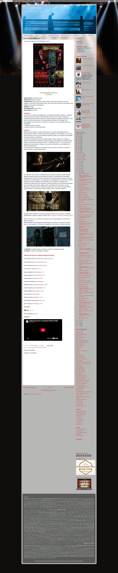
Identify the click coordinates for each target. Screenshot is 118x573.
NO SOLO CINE (79, 390)
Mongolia (75, 539)
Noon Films (70, 540)
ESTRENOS (91, 35)
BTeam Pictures (88, 504)
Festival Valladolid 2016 (41, 528)
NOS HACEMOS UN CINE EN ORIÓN (84, 391)
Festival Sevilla (90, 526)
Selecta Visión (82, 549)
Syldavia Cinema (71, 552)
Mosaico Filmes (81, 539)
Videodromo (40, 281)
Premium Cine (80, 547)
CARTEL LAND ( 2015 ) (83, 196)
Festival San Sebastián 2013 (71, 523)
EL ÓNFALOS (79, 365)
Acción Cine (36, 278)
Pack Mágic (83, 542)
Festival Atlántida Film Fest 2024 (39, 516)
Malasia (76, 538)
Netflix (51, 540)
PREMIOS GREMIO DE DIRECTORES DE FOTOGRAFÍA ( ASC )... (86, 267)
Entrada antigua (68, 387)
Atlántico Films (88, 501)
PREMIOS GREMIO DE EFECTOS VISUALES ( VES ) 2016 (85, 303)
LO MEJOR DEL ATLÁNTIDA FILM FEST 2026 (88, 104)
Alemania (44, 500)
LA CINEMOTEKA (80, 419)
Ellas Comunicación (53, 511)
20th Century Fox (27, 498)
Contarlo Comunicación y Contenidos (75, 506)
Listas (29, 538)
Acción (72, 498)
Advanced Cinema (86, 498)
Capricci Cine (50, 505)
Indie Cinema (91, 534)
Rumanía (50, 549)
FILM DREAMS (33, 8)
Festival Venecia (29, 531)
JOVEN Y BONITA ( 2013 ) (87, 89)
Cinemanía (38, 272)
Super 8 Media (44, 552)
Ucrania (35, 555)
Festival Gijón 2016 (28, 521)
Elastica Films (33, 511)
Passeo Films (62, 543)
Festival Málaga (32, 523)
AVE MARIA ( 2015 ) (82, 194)
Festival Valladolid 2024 (44, 530)
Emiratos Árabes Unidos (73, 511)
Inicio (50, 387)
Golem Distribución (61, 533)
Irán (33, 535)
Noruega (75, 540)
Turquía (91, 553)
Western (86, 556)
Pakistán (35, 543)
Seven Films (38, 551)
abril (80, 168)
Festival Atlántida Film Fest (56, 513)
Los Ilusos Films (40, 538)
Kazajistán (84, 535)
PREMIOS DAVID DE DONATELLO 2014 (86, 73)
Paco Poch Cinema (90, 542)
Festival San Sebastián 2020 (34, 526)
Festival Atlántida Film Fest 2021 (71, 515)
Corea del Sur (86, 506)
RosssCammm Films (43, 549)
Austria (34, 502)
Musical (31, 540)
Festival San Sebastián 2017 (60, 524)
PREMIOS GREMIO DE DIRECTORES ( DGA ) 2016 (85, 288)
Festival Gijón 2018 (50, 521)
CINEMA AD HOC (80, 344)
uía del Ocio (38, 275)
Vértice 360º (89, 555)
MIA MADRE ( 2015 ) (82, 284)
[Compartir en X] (49, 345)
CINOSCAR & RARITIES (81, 350)
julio (80, 163)
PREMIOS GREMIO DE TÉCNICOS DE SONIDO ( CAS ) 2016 (86, 238)
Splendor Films (86, 551)
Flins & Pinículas (27, 533)
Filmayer (64, 531)
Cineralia (37, 291)
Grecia (77, 533)
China (73, 505)
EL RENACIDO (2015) (83, 309)
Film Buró (50, 531)
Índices (85, 534)
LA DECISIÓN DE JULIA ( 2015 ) (85, 255)
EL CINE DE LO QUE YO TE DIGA (83, 363)
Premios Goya (54, 547)
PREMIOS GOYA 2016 (83, 290)
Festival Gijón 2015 (88, 520)
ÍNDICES (37, 35)
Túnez (87, 553)
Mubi (92, 539)
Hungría (48, 534)
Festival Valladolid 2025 (69, 530)
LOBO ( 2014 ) (81, 202)
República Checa (63, 548)
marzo (80, 170)
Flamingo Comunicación (82, 531)
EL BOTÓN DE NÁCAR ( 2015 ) (85, 275)
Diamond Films (78, 507)
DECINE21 (78, 354)
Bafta (68, 502)
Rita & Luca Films (27, 549)
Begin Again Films (82, 502)
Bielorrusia (37, 504)
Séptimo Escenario (42, 258)
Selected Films (90, 549)
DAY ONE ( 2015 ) (82, 192)
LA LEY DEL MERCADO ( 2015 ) (85, 282)
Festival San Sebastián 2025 (65, 526)
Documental (50, 509)
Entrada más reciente (30, 387)
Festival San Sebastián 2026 (79, 526)
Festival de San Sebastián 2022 (53, 519)
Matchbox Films (35, 539)
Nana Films (37, 540)
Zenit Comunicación (46, 557)
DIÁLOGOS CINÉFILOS (81, 358)
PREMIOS (83, 35)
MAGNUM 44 (79, 422)
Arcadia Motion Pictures (50, 501)
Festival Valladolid (86, 527)
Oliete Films (53, 542)
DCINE (77, 352)
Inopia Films (26, 535)
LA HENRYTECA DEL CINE (82, 381)
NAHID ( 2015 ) (81, 278)
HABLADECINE (79, 416)
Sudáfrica (92, 551)
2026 (79, 134)
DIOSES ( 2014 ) (82, 246)
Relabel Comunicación (53, 548)
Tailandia (78, 552)
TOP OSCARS (79, 404)
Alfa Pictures (52, 500)
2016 (79, 152)
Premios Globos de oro (41, 547)
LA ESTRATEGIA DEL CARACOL (83, 380)
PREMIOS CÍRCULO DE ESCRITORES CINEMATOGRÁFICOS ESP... (85, 306)
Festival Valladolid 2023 (32, 530)
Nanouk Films (42, 540)
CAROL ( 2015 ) (81, 300)
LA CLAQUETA (79, 420)
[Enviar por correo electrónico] (47, 345)
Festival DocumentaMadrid (37, 520)
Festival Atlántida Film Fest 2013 (72, 513)
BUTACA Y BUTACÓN (80, 337)
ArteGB (67, 501)
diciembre (81, 154)
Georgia (53, 533)
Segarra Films (75, 549)
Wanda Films (68, 556)
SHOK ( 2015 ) (81, 186)
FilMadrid (55, 531)
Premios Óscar (71, 547)
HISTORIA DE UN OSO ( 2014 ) (85, 182)
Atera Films (82, 501)
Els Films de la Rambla (63, 511)
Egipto (80, 509)
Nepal (48, 540)
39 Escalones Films (37, 498)
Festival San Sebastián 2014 (85, 523)
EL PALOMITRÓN (80, 367)
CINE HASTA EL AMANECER (82, 340)
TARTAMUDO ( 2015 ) (83, 184)
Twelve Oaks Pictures (28, 555)
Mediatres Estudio (53, 539)
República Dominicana (72, 548)
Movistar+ (87, 539)
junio (80, 164)
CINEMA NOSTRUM (80, 345)
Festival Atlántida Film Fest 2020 (56, 515)
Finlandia (74, 531)
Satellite (68, 549)
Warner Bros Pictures (77, 556)
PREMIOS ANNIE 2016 (83, 286)
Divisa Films (32, 509)
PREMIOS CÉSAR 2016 (83, 187)
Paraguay (45, 543)
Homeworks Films (36, 534)
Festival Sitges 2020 (53, 527)
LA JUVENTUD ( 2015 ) (83, 298)
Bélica (25, 504)
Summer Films (37, 552)
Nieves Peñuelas (58, 540)
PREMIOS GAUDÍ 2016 (83, 317)
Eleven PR (46, 511)
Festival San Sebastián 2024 (50, 526)
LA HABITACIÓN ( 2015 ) (83, 243)
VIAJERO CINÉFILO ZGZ (81, 405)
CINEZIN (78, 349)
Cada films (31, 505)
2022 (79, 141)
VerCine (72, 555)
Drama (59, 509)
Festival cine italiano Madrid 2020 (42, 517)
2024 (79, 138)
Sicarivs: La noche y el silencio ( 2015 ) (62, 215)
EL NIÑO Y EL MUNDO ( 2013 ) (85, 260)
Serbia (29, 551)
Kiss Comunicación (28, 536)
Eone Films (85, 511)
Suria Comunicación (53, 552)
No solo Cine (35, 294)
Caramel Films (58, 505)
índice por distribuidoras (79, 534)
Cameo (40, 505)
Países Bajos (28, 543)
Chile (69, 505)
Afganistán (92, 498)
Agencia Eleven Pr (28, 500)
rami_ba (68, 561)
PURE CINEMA (79, 395)
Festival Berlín (76, 516)
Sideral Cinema (54, 551)
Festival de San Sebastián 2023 (70, 519)
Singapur (60, 551)
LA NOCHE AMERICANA (81, 383)
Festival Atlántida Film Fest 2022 (84, 515)
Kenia (88, 535)
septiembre (81, 159)
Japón (67, 535)
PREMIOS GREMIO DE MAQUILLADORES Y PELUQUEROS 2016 (83, 230)
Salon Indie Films (63, 549)
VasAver (61, 555)
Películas (40, 347)
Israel (57, 535)
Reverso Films (79, 548)
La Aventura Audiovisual (43, 536)
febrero (80, 172)
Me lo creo (46, 539)
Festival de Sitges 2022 (83, 519)
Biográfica (50, 504)
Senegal (25, 551)
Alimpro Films (60, 500)
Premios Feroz (90, 545)
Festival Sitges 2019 (42, 527)
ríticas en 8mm (40, 284)
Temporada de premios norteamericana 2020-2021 (42, 553)
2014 (79, 324)
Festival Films (70, 520)
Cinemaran (30, 506)
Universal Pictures (43, 555)
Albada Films (35, 500)
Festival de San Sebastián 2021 (37, 519)
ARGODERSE (79, 336)
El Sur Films (86, 509)
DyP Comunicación (70, 509)
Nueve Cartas (31, 542)
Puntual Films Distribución (34, 548)
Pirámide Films (53, 545)
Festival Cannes (87, 516)
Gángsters (48, 533)
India (53, 534)
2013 (79, 325)
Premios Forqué (30, 547)
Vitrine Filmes (50, 556)
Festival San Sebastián (57, 523)
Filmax (59, 531)
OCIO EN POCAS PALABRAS (82, 393)
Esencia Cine (38, 265)
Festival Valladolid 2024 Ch (57, 530)
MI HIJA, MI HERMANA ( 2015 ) (85, 215)
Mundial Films (26, 540)
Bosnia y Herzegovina (75, 504)
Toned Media (70, 553)
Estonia (58, 512)
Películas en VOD (40, 545)
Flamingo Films (90, 531)
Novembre (88, 540)
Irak (30, 535)
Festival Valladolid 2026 (90, 530)
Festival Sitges (30, 527)
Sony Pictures (77, 551)
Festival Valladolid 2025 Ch (80, 530)
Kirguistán (92, 535)
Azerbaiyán (58, 502)
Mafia (72, 538)
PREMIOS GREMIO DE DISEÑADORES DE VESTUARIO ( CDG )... (86, 212)
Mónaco (70, 539)
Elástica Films (40, 511)
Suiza (32, 552)
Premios (79, 545)
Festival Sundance (63, 527)
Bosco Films (66, 504)
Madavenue (60, 538)
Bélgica (90, 502)
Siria (63, 551)
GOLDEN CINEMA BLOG (81, 376)
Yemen (29, 557)
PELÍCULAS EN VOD (66, 35)
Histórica (29, 534)
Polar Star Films (60, 545)
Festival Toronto (75, 527)
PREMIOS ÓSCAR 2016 (83, 173)
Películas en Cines (28, 545)
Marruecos (29, 539)
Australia (29, 502)
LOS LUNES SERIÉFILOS (81, 386)
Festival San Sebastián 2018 (75, 524)
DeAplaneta (69, 507)
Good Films (70, 533)
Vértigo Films (27, 556)
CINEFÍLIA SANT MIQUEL (81, 342)
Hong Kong (42, 534)
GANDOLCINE (79, 373)
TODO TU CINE (79, 402)
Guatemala (88, 533)
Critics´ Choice (46, 507)
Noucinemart (82, 540)
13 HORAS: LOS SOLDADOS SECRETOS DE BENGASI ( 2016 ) (86, 249)
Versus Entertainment (80, 555)
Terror (57, 553)
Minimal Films (65, 539)
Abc (41, 300)
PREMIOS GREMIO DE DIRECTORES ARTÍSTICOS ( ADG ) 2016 (85, 314)
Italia (62, 535)
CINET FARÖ (79, 347)
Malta (79, 538)
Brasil (81, 504)
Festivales (38, 531)
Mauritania (41, 539)
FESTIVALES (76, 35)
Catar (65, 505)
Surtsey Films (62, 552)
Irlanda (38, 535)
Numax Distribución (38, 542)
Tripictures (81, 553)
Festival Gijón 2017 (39, 521)
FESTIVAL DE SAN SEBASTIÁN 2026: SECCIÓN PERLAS (86, 111)
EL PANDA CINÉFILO (80, 368)
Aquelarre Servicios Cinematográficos (32, 501)
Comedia (47, 506)
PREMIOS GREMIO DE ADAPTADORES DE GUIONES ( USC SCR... (85, 234)
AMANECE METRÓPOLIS (81, 334)
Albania (39, 500)
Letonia (91, 536)
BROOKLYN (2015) (82, 244)
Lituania (34, 538)
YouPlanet (34, 557)
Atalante (77, 501)
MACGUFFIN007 (79, 388)
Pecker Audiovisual (78, 543)
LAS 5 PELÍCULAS (80, 385)
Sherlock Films (45, 551)
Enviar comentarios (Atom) (36, 394)
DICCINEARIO (79, 360)
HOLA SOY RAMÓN (80, 378)
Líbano (25, 538)
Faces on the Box (38, 262)
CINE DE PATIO (79, 339)
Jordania (72, 535)
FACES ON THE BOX (80, 372)
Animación (86, 500)
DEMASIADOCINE (80, 355)
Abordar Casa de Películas (62, 498)
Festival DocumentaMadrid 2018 (48, 520)
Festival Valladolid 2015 (29, 528)
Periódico (36, 303)
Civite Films (36, 506)
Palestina (40, 543)
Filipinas (45, 531)
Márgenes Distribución (86, 538)
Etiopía (84, 512)
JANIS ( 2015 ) (81, 219)
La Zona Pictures (79, 536)
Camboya (35, 505)
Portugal (72, 545)
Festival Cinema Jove (54, 517)
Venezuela (67, 555)
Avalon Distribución (43, 502)
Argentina (61, 501)
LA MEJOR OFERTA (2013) (88, 58)
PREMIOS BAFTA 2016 (83, 270)
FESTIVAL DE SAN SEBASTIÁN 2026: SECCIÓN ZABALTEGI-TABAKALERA (87, 126)
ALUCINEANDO (79, 332)
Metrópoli (36, 297)
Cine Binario (88, 505)
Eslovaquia (29, 512)
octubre (80, 157)
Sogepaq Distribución (69, 551)
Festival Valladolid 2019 (79, 528)
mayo (80, 166)
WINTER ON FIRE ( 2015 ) (84, 197)
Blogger (81, 561)
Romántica (33, 549)
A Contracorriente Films (48, 498)
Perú (48, 545)
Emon (80, 511)
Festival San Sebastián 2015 (30, 524)
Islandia (51, 535)
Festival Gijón (79, 520)
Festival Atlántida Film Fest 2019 (42, 515)
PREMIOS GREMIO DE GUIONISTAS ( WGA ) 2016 (84, 273)
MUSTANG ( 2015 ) (82, 206)
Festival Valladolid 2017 (54, 528)
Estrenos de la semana (66, 512)
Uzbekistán (57, 555)
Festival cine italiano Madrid (29, 517)
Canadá (44, 505)
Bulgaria (25, 505)
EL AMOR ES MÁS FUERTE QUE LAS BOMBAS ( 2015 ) (85, 224)
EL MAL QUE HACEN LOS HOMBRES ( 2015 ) (84, 253)
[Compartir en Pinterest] (52, 345)
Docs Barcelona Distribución (41, 509)
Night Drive (65, 540)
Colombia (41, 506)
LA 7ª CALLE (79, 417)
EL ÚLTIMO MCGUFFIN (81, 414)
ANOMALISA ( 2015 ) (83, 261)
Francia (41, 533)
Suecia (26, 552)
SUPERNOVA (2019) (86, 82)
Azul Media (63, 502)
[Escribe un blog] (48, 345)
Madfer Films (67, 538)
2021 (79, 143)
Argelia (57, 501)
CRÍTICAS (44, 35)
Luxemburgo (47, 538)
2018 (79, 148)
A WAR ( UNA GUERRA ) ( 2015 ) (85, 204)
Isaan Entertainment (45, 535)
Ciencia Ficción (80, 505)
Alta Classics (66, 500)
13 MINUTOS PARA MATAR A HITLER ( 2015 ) (84, 217)
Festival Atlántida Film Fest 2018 (29, 515)
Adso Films (78, 498)
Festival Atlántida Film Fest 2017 (87, 513)
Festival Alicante (44, 513)
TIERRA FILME (79, 401)
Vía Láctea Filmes (36, 556)
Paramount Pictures (53, 543)
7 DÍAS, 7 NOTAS (80, 331)
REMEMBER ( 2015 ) (83, 221)
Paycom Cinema (70, 543)
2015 (79, 322)
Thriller (44, 347)
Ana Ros (80, 500)
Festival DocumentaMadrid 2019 (60, 520)
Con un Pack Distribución (62, 506)
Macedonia (54, 538)
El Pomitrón (38, 288)
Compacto (54, 506)
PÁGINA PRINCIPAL (28, 35)
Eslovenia (35, 512)
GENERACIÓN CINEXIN (81, 375)
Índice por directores (69, 534)
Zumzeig (52, 557)
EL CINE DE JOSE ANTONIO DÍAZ (83, 362)
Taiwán (82, 552)
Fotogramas (34, 268)
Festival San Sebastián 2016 (45, 524)
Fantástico (31, 513)
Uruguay (51, 555)
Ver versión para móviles (48, 390)
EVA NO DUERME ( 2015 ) (84, 277)
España (36, 347)
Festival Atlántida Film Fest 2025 (52, 516)
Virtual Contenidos (43, 556)
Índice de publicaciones (60, 534)
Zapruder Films (39, 557)
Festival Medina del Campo (45, 523)
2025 (79, 136)
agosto (80, 161)
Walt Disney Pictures (58, 556)
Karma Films (77, 535)
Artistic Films (72, 501)
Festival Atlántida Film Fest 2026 (66, 516)
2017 (79, 150)
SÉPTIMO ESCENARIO (81, 399)
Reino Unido (43, 548)
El (33, 303)
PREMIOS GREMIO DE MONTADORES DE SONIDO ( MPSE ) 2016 (85, 176)
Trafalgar (75, 553)
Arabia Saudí (42, 501)
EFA (76, 509)
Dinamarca (85, 507)
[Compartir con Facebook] (51, 345)
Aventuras (52, 502)
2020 (79, 145)
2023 (79, 139)
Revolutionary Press (87, 548)
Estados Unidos (49, 512)
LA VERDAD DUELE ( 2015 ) (84, 280)
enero (80, 320)
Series (33, 551)
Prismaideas (26, 548)
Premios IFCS (63, 547)
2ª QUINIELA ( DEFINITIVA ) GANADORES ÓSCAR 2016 (85, 209)
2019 (79, 147)
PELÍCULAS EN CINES (53, 35)
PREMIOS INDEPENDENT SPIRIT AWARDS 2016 (85, 180)
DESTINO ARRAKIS (80, 357)
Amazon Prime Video (74, 500)
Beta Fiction (31, 504)
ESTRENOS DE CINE (80, 370)
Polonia (66, 545)
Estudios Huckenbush (77, 512)
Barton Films (31, 347)
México (59, 539)
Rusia (56, 549)
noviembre (81, 155)
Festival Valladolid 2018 (66, 528)
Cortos (93, 506)
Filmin (69, 531)
